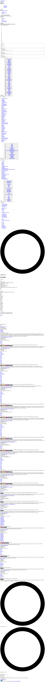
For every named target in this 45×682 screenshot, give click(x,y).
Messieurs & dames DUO (5, 212)
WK (9, 94)
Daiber (9, 65)
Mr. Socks (9, 77)
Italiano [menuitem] (6, 10)
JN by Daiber (9, 71)
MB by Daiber (4, 119)
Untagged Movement (9, 92)
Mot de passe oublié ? (3, 679)
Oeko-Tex (9, 200)
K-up (9, 75)
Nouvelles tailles (9, 182)
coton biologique (9, 189)
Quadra (3, 129)
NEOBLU (9, 78)
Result (9, 86)
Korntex (9, 74)
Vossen (9, 93)
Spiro (3, 135)
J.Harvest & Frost (9, 70)
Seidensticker (9, 88)
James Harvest (9, 69)
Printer (9, 82)
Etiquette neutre (9, 199)
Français (2, 9)
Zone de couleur (3, 24)
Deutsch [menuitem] (1, 10)
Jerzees (3, 112)
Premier (9, 81)
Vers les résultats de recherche (5, 15)
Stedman (9, 90)
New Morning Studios (9, 79)
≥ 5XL (9, 197)
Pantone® (9, 24)
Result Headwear (4, 131)
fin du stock (3, 206)
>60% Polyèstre (9, 190)
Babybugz (9, 60)
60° (8, 193)
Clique (3, 103)
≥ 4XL (3, 223)
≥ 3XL (9, 196)
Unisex (3, 208)
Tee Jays (9, 91)
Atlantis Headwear (9, 59)
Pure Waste (9, 84)
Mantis (9, 76)
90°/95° (3, 219)
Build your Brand (9, 62)
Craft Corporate (9, 63)
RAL (12, 24)
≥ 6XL (9, 198)
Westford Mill (4, 140)
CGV (3, 13)
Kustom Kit (3, 117)
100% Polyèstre (9, 191)
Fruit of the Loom (9, 67)
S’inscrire (2, 680)
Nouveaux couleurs (8, 181)
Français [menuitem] (4, 10)
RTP (9, 87)
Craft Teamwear (9, 64)
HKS (14, 24)
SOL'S (9, 89)
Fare (9, 66)
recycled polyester (4, 217)
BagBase (9, 61)
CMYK (6, 24)
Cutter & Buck (4, 105)
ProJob (3, 126)
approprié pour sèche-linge (8, 194)
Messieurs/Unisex (9, 184)
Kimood (9, 73)
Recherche (2, 50)
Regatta (9, 85)
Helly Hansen (4, 110)
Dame (9, 185)
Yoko (9, 95)
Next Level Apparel (9, 80)
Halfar (9, 68)
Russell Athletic (4, 133)
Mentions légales (4, 12)
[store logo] (2, 1)
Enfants (9, 186)
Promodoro (9, 83)
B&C (3, 99)
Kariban (9, 72)
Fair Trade (3, 225)
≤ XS (8, 195)
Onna (3, 124)
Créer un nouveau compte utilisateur (16, 681)
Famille (9, 187)
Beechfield (3, 101)
